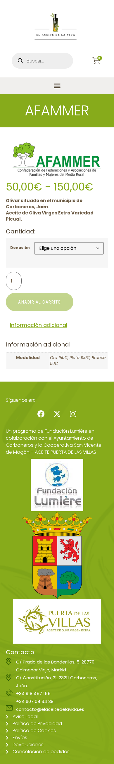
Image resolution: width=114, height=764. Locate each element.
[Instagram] (73, 414)
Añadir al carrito (39, 302)
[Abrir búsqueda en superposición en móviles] (42, 61)
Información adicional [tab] (38, 325)
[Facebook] (41, 414)
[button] (57, 85)
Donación (20, 247)
